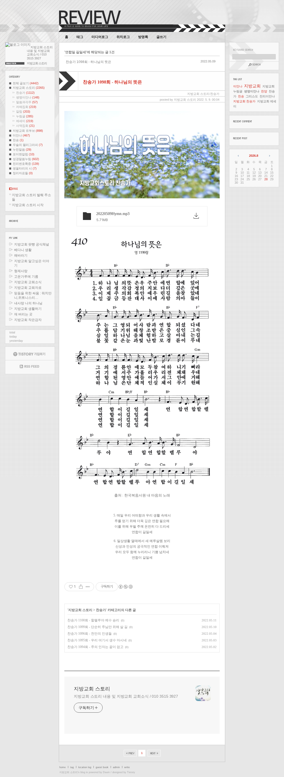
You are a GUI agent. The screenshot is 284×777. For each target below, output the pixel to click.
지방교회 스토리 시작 (28, 205)
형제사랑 (20, 271)
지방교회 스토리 (29, 87)
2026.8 (253, 155)
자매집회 (26, 106)
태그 (80, 37)
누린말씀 (22, 149)
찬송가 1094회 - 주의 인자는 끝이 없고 (95, 647)
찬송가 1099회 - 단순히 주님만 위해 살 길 (97, 627)
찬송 (18, 140)
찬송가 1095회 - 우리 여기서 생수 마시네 (97, 640)
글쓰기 (161, 37)
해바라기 (20, 255)
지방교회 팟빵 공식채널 (31, 244)
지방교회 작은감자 (28, 320)
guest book (102, 767)
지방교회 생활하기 (28, 309)
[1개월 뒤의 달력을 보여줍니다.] (269, 155)
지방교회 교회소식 (28, 282)
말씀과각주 (27, 102)
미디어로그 (100, 37)
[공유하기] (80, 587)
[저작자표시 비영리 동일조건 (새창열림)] (125, 586)
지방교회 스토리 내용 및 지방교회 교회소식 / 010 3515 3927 (126, 696)
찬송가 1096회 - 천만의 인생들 (89, 634)
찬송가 (25, 92)
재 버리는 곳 (23, 314)
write (127, 767)
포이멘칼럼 (23, 154)
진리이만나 (267, 96)
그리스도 (252, 96)
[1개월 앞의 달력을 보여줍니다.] (239, 155)
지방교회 (252, 85)
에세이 (24, 121)
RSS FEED (30, 367)
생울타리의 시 (25, 168)
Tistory (131, 772)
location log (84, 767)
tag (72, 767)
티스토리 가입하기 (30, 353)
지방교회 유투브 (28, 130)
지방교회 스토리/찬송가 (203, 93)
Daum (106, 772)
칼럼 (23, 111)
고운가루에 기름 (26, 277)
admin (116, 767)
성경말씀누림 (26, 159)
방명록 (143, 37)
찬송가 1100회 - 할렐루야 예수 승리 (93, 620)
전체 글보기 (26, 83)
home (62, 767)
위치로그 (123, 37)
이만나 (21, 135)
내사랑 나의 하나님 (28, 303)
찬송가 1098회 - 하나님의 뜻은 (88, 62)
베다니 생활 (23, 250)
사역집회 (25, 125)
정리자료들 (23, 173)
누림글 (24, 116)
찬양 (264, 91)
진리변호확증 (26, 163)
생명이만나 (27, 97)
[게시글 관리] (87, 587)
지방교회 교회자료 (28, 288)
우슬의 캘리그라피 (28, 144)
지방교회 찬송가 (244, 101)
